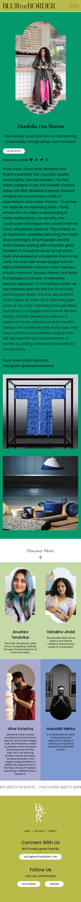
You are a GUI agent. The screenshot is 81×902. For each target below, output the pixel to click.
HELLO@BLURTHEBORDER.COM (40, 856)
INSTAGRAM (28, 884)
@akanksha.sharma (37, 366)
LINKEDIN (54, 884)
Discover (39, 831)
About (27, 831)
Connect (52, 831)
